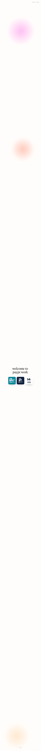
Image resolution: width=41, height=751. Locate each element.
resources (34, 2)
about (38, 2)
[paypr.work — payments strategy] (12, 380)
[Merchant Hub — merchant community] (29, 380)
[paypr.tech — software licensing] (20, 380)
